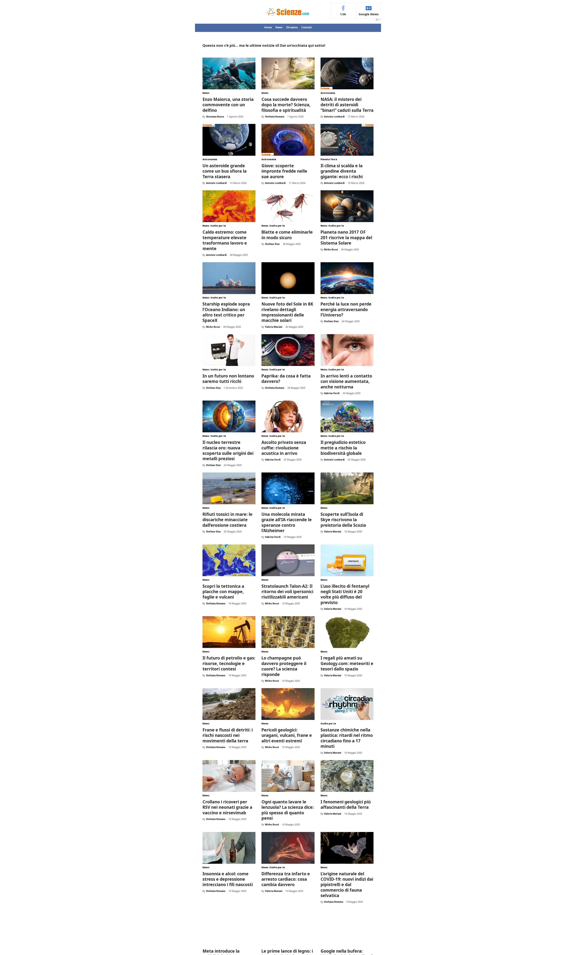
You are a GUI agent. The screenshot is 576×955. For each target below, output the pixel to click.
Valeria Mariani (273, 326)
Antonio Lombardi (334, 116)
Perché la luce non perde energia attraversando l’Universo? (346, 309)
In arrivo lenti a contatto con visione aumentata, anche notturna (346, 381)
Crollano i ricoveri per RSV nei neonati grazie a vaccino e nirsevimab (227, 807)
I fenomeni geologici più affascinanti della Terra (346, 804)
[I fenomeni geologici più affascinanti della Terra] (347, 776)
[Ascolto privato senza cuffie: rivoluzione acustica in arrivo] (287, 416)
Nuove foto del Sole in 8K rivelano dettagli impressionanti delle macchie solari (287, 312)
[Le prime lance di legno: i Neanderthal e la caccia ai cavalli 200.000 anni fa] (287, 925)
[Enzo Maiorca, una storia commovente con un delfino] (228, 73)
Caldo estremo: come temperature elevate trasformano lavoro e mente (224, 240)
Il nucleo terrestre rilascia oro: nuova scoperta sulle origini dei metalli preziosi (228, 450)
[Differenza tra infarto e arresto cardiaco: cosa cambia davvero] (287, 848)
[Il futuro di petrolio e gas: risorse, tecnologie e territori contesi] (228, 632)
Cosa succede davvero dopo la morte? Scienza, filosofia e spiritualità (285, 104)
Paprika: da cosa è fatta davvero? (286, 378)
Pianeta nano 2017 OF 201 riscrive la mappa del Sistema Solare (346, 237)
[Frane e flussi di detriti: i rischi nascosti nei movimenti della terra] (228, 704)
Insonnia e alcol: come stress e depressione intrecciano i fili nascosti (227, 879)
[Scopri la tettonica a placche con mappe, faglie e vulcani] (228, 560)
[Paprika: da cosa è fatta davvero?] (287, 350)
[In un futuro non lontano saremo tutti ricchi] (228, 350)
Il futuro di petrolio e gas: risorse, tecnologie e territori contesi (228, 663)
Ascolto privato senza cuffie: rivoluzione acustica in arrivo (283, 447)
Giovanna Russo (215, 116)
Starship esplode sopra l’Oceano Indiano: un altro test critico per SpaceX (226, 312)
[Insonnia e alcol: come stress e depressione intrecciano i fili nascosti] (228, 848)
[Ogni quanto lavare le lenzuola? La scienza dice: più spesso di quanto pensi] (287, 776)
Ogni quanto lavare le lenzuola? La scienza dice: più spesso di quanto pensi (287, 810)
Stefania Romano (274, 116)
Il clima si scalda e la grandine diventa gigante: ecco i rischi (342, 171)
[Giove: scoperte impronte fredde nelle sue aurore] (287, 140)
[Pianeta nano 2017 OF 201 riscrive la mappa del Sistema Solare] (347, 206)
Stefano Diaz (272, 244)
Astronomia (328, 93)
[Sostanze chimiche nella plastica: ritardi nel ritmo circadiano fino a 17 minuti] (347, 704)
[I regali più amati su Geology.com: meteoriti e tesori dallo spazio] (347, 632)
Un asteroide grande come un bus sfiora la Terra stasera (224, 171)
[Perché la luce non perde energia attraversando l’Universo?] (347, 278)
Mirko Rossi (331, 249)
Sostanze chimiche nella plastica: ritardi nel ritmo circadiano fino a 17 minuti (347, 738)
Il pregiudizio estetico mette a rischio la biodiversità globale (343, 447)
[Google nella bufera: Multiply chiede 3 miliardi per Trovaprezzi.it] (347, 925)
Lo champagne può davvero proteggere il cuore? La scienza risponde (283, 666)
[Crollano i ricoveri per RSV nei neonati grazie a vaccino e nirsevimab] (228, 776)
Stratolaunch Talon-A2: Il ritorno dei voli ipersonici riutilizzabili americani (287, 591)
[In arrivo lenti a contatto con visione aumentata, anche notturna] (347, 350)
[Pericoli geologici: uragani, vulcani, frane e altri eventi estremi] (287, 704)
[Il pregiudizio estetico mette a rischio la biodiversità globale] (347, 416)
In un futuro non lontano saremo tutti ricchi (228, 378)
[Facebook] (343, 11)
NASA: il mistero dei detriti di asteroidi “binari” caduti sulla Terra (347, 104)
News (205, 93)
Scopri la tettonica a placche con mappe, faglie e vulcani (223, 591)
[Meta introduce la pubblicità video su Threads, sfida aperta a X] (228, 925)
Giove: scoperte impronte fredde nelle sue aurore (284, 171)
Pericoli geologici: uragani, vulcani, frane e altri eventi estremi (286, 735)
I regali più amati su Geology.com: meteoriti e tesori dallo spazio (347, 663)
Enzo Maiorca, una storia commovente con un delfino (228, 104)
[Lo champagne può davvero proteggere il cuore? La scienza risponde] (287, 632)
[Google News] (368, 11)
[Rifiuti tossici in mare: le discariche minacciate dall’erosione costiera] (228, 488)
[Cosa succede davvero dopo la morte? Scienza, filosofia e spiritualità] (287, 73)
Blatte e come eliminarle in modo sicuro (287, 234)
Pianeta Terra (329, 159)
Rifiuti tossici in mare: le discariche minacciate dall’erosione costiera (227, 519)
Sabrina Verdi (332, 393)
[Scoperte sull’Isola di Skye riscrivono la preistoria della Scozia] (347, 488)
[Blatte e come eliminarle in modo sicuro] (287, 206)
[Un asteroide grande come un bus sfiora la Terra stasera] (228, 140)
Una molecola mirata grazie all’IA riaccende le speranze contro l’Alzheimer (286, 522)
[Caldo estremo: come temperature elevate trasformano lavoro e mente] (228, 206)
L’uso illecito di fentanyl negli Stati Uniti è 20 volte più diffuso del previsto (345, 594)
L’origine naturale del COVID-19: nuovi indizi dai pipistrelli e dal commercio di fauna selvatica (347, 884)
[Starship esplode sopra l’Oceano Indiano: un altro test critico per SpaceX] (228, 278)
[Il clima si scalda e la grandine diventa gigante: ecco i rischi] (347, 140)
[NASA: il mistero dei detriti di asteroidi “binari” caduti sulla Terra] (347, 73)
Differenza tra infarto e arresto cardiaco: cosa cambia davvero (285, 879)
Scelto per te (218, 225)
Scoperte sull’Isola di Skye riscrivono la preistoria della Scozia (343, 519)
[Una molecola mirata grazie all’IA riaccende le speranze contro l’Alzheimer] (287, 488)
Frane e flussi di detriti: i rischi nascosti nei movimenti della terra (227, 735)
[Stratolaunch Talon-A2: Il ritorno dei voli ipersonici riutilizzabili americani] (287, 560)
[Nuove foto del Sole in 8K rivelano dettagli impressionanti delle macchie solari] (287, 278)
